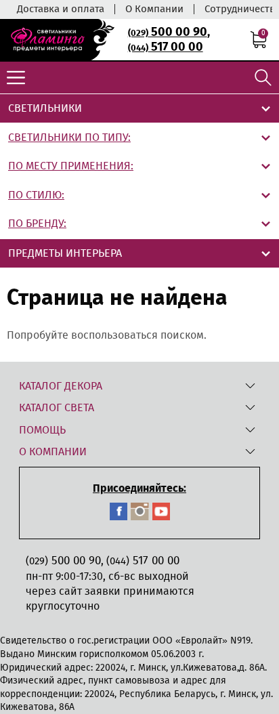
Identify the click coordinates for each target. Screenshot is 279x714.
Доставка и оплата (60, 9)
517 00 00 (165, 46)
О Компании (154, 9)
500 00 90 (167, 31)
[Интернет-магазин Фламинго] (57, 39)
